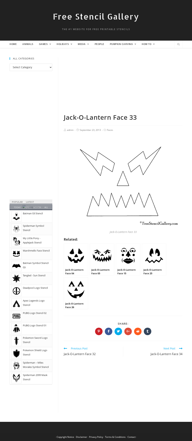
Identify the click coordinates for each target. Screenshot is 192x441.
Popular (17, 202)
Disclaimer (81, 437)
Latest (30, 202)
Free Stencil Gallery (96, 16)
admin (70, 130)
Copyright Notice (65, 437)
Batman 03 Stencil (33, 213)
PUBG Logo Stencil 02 (34, 313)
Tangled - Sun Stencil (34, 275)
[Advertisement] (123, 85)
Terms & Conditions (115, 437)
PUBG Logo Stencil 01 (34, 325)
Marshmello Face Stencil (36, 250)
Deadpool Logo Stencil (35, 287)
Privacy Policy (96, 437)
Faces (110, 130)
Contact (132, 437)
